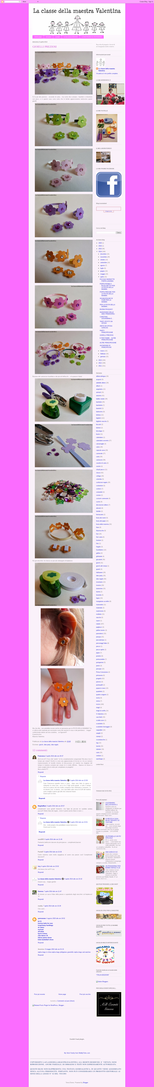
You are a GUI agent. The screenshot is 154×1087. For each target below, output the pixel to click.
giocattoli (99, 559)
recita (98, 698)
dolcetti (98, 508)
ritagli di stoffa (100, 711)
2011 (100, 366)
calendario (99, 437)
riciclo (98, 704)
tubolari (98, 749)
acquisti (98, 379)
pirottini (98, 656)
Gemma (40, 891)
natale (98, 624)
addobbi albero (101, 383)
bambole (99, 402)
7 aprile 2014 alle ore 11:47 (52, 891)
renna (98, 701)
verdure (98, 755)
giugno (102, 271)
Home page (38, 37)
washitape (99, 759)
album (98, 386)
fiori (97, 534)
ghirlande (99, 556)
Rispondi (41, 772)
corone (98, 495)
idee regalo (54, 744)
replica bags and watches (82, 952)
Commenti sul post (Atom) (65, 1001)
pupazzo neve (100, 688)
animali (98, 392)
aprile (102, 277)
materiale (99, 608)
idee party (47, 744)
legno (98, 598)
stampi (98, 736)
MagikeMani (42, 806)
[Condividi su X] (81, 742)
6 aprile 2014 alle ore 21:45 (53, 839)
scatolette (99, 723)
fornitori (98, 540)
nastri (98, 621)
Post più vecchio (85, 994)
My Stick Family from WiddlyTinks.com (77, 1053)
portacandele (100, 659)
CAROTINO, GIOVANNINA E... (106, 317)
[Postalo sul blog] (78, 742)
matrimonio (99, 611)
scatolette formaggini (103, 727)
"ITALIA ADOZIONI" (102, 975)
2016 (100, 246)
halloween (99, 572)
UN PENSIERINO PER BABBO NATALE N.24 (113, 867)
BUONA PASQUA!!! (106, 309)
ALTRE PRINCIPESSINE (108, 343)
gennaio (103, 356)
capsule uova (100, 450)
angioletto (99, 389)
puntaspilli (99, 685)
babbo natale (100, 399)
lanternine (99, 588)
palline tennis (100, 630)
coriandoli (99, 492)
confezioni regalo (101, 482)
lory (39, 866)
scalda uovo (100, 720)
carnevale (99, 453)
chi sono (48, 37)
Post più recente (39, 994)
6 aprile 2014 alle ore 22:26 (53, 852)
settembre (103, 262)
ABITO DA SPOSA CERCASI (106, 327)
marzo (102, 351)
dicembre (103, 254)
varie (97, 752)
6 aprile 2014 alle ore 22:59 (79, 780)
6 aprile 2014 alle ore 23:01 (79, 822)
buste (98, 434)
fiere (97, 527)
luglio (102, 268)
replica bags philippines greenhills (63, 952)
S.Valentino (100, 714)
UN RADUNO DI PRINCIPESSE (105, 346)
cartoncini (99, 460)
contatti (57, 37)
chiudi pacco (100, 469)
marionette (99, 604)
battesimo (99, 411)
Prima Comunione (102, 672)
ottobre (102, 260)
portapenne (99, 662)
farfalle (98, 511)
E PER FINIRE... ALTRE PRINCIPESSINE (108, 339)
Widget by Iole (108, 211)
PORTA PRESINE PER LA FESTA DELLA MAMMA (107, 293)
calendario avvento (102, 440)
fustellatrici (99, 550)
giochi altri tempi (101, 566)
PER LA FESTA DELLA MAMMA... (107, 305)
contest (98, 489)
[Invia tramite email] (76, 742)
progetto (98, 678)
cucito (98, 502)
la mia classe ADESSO (71, 37)
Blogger (85, 1082)
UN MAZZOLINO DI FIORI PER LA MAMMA (106, 300)
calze (98, 447)
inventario (99, 582)
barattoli (98, 408)
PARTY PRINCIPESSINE (106, 331)
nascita (98, 617)
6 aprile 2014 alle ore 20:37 (54, 756)
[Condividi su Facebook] (83, 742)
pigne (98, 653)
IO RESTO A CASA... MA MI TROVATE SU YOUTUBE (112, 820)
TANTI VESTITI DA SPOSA (106, 322)
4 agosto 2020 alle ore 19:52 (55, 918)
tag (97, 743)
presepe (98, 669)
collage (98, 476)
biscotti (98, 424)
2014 (100, 251)
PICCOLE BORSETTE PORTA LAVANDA (107, 280)
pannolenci (99, 633)
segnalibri (99, 730)
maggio (103, 274)
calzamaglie (100, 444)
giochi (41, 744)
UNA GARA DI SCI (111, 852)
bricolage (99, 431)
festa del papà (100, 521)
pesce (98, 646)
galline (98, 553)
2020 (100, 243)
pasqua (98, 637)
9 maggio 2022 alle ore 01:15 (54, 949)
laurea (98, 592)
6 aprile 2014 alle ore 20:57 (55, 806)
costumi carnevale (102, 498)
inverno (98, 585)
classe (98, 473)
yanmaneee (42, 918)
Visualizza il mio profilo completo (107, 73)
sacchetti (99, 717)
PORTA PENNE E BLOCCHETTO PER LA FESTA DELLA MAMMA (107, 286)
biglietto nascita (101, 421)
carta (97, 456)
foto (97, 543)
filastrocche (100, 530)
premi (98, 666)
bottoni (98, 428)
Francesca (41, 756)
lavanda (98, 595)
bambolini (99, 405)
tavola (98, 746)
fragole (98, 547)
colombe (99, 479)
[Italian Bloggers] (102, 981)
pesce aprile (100, 649)
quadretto (99, 691)
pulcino (98, 682)
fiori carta (99, 537)
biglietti (98, 418)
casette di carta (101, 463)
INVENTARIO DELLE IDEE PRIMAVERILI (107, 313)
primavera (99, 675)
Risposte (43, 776)
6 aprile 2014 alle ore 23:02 (50, 866)
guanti (98, 569)
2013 (100, 360)
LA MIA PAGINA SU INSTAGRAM (92, 37)
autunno (98, 395)
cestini (98, 466)
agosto (102, 265)
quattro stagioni (101, 694)
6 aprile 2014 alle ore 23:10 (73, 879)
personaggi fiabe (101, 643)
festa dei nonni (101, 518)
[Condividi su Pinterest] (85, 742)
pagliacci (99, 627)
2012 (100, 363)
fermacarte (99, 514)
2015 (100, 249)
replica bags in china (44, 952)
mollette (98, 614)
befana (98, 415)
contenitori (99, 485)
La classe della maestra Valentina (55, 780)
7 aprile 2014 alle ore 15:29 (52, 906)
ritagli (98, 707)
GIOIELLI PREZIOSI (106, 335)
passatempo (100, 640)
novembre (103, 257)
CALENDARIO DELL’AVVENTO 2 (111, 804)
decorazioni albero (102, 505)
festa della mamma (102, 524)
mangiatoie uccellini (102, 601)
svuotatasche (100, 740)
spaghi (98, 733)
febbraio (103, 354)
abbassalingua (101, 376)
